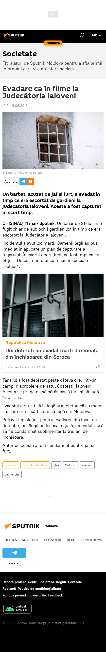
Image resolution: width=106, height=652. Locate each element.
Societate (11, 465)
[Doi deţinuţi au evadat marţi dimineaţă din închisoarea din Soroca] (53, 305)
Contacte (75, 582)
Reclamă (9, 588)
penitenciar (12, 474)
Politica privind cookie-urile (24, 595)
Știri (56, 465)
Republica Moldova (25, 342)
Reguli (61, 582)
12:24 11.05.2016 (15, 105)
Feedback (55, 595)
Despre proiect (14, 582)
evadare (87, 465)
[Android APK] (17, 609)
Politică (9, 539)
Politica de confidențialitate (39, 588)
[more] (98, 367)
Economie (53, 539)
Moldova (70, 465)
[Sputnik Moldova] (14, 37)
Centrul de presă (41, 582)
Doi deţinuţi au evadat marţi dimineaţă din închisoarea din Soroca (52, 353)
